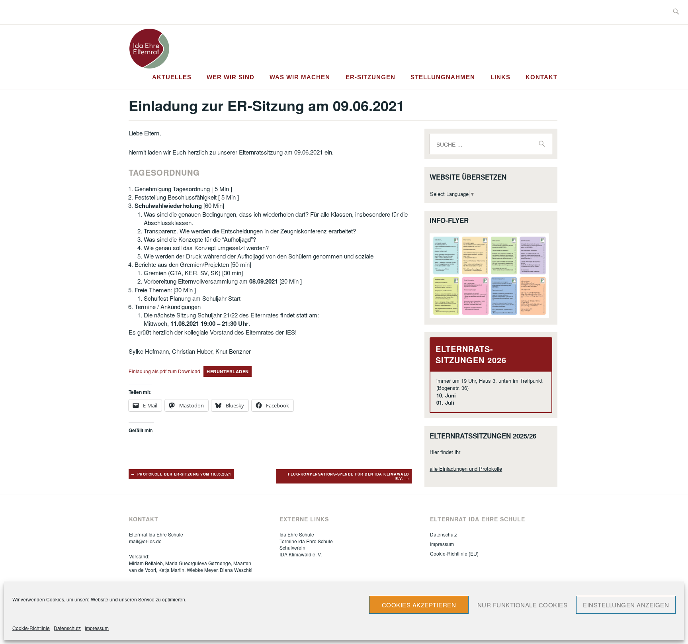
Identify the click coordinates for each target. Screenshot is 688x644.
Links (500, 77)
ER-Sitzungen (370, 77)
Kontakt (541, 77)
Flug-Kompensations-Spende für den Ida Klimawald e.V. (348, 477)
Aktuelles (172, 77)
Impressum (97, 627)
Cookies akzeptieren (419, 605)
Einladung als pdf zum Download (164, 371)
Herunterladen (228, 371)
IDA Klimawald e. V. (301, 554)
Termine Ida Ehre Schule (306, 541)
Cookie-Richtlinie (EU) (454, 553)
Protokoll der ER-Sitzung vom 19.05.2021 (184, 474)
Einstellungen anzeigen (626, 605)
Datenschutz (67, 627)
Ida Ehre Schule (297, 534)
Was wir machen (300, 77)
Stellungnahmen (442, 77)
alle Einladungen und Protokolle (466, 468)
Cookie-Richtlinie (31, 627)
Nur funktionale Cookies (522, 605)
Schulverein (292, 547)
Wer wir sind (230, 77)
